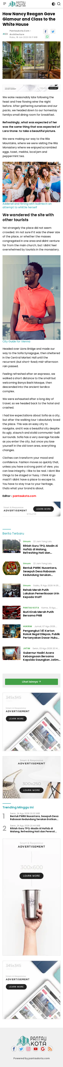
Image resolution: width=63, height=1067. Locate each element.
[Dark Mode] (53, 4)
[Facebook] (14, 1049)
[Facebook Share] (45, 31)
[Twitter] (21, 1049)
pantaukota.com (24, 496)
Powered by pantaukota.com (31, 1058)
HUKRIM (27, 626)
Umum (27, 541)
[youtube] (35, 1049)
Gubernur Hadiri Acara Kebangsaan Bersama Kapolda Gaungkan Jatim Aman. (40, 658)
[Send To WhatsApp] (47, 36)
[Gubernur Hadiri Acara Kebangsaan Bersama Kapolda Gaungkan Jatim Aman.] (11, 654)
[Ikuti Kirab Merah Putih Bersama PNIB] (11, 612)
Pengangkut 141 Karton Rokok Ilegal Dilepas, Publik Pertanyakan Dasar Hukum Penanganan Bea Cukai (41, 636)
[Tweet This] (52, 31)
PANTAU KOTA (31, 607)
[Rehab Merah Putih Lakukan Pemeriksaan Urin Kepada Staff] (11, 592)
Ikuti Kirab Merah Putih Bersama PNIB (38, 613)
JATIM (26, 648)
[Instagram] (28, 1049)
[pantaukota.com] (16, 4)
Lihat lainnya (30, 681)
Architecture (17, 34)
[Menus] (5, 4)
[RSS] (50, 1049)
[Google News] (43, 1049)
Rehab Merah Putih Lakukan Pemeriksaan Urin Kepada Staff (41, 593)
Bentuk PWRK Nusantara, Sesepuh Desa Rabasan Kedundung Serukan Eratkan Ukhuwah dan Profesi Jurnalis (40, 575)
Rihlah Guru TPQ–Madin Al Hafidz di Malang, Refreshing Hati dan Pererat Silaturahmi (40, 551)
